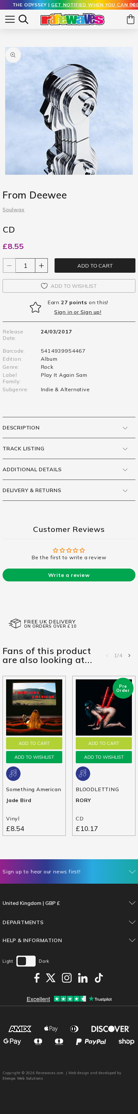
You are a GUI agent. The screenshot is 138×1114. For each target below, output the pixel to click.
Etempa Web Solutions (23, 1078)
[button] (23, 19)
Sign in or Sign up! (77, 312)
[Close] (133, 5)
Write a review (69, 575)
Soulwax (14, 209)
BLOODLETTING (97, 789)
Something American (33, 789)
